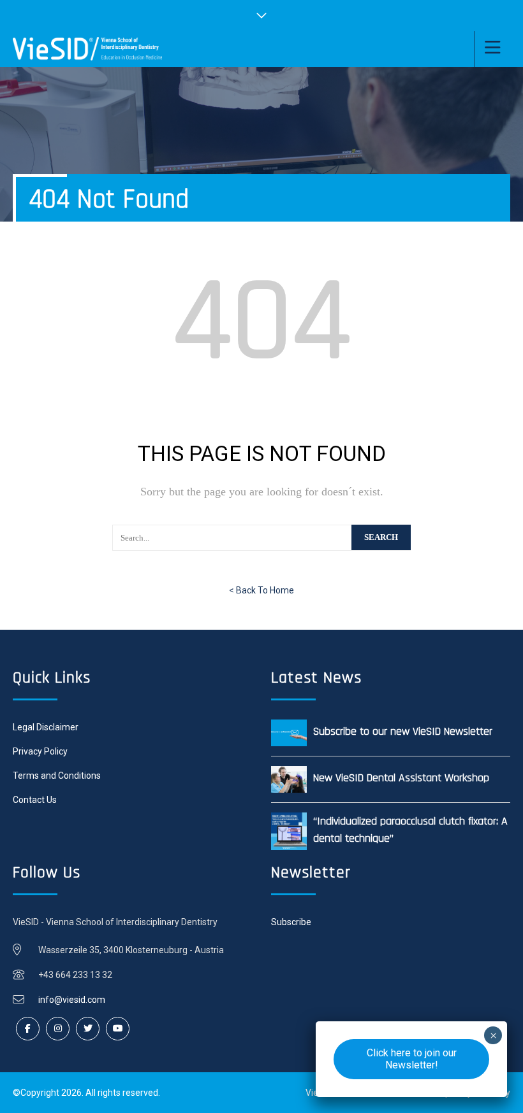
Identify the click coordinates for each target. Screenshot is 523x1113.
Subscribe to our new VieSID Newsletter (402, 731)
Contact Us (35, 800)
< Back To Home (261, 590)
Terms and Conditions (57, 775)
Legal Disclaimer (45, 727)
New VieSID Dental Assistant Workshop (401, 777)
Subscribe (291, 922)
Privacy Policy (40, 751)
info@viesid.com (71, 1000)
